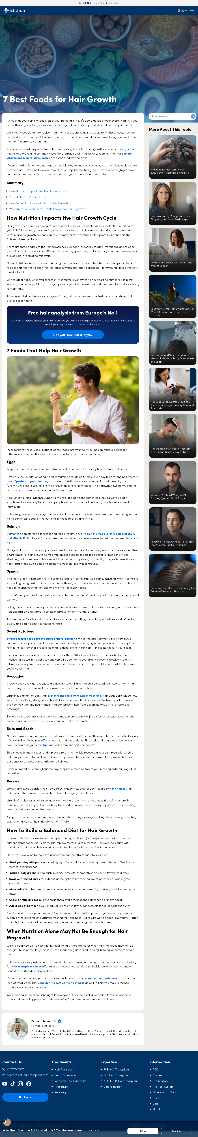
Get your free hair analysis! (73, 334)
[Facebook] (28, 1083)
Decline (176, 1131)
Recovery (60, 1092)
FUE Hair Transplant (116, 1069)
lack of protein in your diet (24, 481)
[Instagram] (20, 1083)
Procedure (61, 1086)
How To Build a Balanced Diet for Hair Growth (38, 203)
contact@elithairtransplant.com (27, 1075)
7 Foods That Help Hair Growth (29, 197)
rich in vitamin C (117, 788)
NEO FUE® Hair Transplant (121, 1081)
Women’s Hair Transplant (70, 1081)
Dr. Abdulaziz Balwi (165, 1092)
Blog (156, 1103)
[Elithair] (14, 10)
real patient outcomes (103, 978)
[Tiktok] (13, 1083)
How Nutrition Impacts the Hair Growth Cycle (38, 191)
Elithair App (160, 1081)
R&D (155, 1069)
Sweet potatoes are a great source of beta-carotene (42, 638)
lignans (48, 745)
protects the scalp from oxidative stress (74, 695)
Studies (157, 1075)
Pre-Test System (163, 1086)
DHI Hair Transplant (116, 1075)
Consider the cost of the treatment (61, 983)
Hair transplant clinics (26, 966)
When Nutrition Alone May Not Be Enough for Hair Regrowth (47, 209)
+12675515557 (15, 1069)
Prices (156, 1098)
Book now (25, 1097)
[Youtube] (4, 1084)
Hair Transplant (64, 1069)
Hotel (156, 1109)
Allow (143, 1131)
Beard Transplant (66, 1075)
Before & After (113, 1086)
